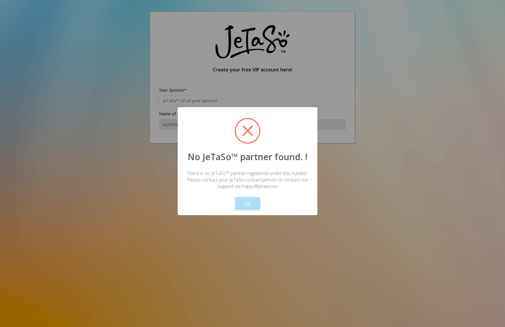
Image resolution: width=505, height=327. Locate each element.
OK (247, 203)
